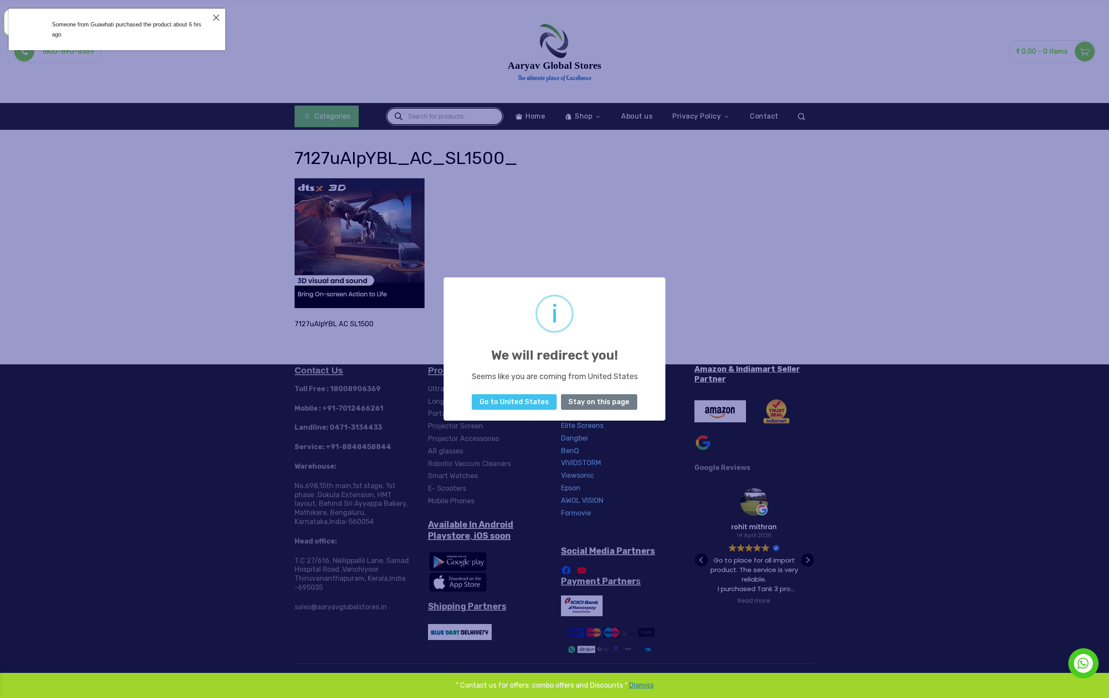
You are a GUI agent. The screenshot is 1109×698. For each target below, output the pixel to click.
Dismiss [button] (641, 685)
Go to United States (514, 402)
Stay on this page (598, 402)
